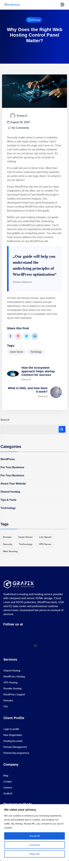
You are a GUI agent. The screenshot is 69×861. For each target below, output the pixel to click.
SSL (5, 706)
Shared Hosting (11, 670)
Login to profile (11, 729)
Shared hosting (10, 491)
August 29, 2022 (20, 122)
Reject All (34, 854)
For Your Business (12, 467)
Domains (8, 700)
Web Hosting (10, 551)
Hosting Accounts (13, 741)
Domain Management (15, 747)
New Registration (12, 735)
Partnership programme (16, 753)
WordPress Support (14, 694)
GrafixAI (7, 793)
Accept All (34, 836)
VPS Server (45, 544)
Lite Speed (45, 537)
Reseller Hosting (12, 688)
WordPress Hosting (14, 676)
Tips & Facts (8, 499)
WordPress (8, 459)
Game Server (16, 352)
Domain (7, 537)
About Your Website (13, 483)
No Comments (20, 127)
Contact (7, 781)
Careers (7, 787)
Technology (34, 19)
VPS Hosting (10, 682)
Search (5, 419)
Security (7, 544)
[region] (34, 832)
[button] (35, 645)
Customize (34, 845)
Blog (5, 775)
